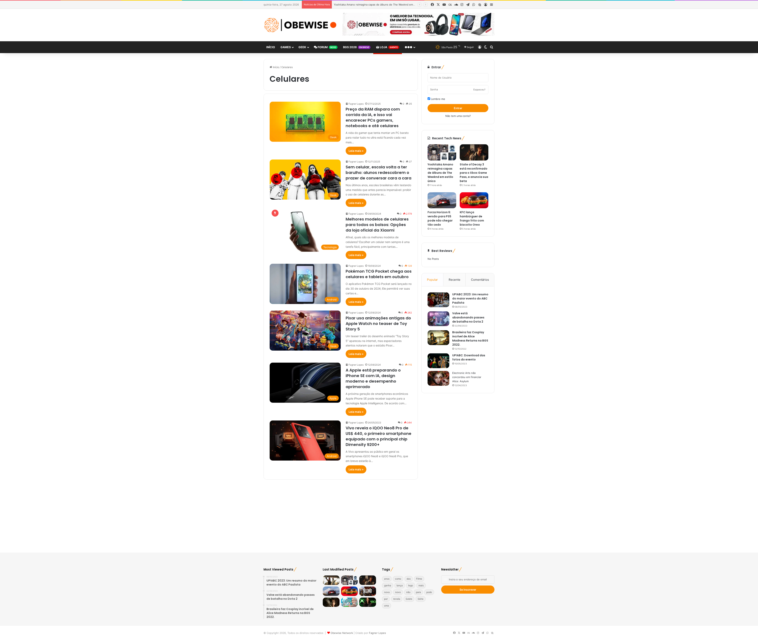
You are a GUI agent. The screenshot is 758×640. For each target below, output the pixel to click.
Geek (302, 47)
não (408, 592)
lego (410, 585)
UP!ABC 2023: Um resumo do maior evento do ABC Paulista (470, 298)
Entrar (458, 108)
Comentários (480, 280)
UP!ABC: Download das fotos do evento (468, 357)
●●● (408, 47)
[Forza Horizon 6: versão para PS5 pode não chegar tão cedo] (442, 200)
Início (270, 47)
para (418, 592)
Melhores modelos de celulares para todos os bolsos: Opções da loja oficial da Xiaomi (377, 224)
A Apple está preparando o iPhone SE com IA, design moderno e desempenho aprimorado (373, 378)
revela (396, 598)
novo (398, 592)
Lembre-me (437, 98)
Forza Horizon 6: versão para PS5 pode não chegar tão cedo (440, 218)
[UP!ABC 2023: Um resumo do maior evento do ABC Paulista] (438, 299)
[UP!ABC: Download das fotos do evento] (438, 360)
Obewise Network (342, 632)
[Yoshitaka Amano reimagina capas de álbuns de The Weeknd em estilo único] (442, 152)
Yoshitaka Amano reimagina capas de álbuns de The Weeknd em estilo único (440, 172)
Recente (454, 280)
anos (386, 578)
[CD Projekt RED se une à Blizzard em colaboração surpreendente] (367, 591)
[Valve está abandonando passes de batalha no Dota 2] (438, 318)
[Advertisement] (379, 515)
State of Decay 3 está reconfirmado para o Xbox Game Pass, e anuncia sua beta (383, 4)
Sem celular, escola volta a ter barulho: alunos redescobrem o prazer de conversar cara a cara (378, 172)
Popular (432, 280)
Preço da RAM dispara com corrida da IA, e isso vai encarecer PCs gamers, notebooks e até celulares (373, 117)
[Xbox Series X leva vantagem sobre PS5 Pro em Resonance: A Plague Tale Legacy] (331, 602)
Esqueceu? (479, 89)
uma (386, 605)
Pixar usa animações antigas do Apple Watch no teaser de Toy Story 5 (378, 323)
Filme (419, 578)
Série (420, 598)
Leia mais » (356, 150)
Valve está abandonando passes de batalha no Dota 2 (468, 317)
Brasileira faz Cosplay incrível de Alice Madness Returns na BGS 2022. (470, 338)
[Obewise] (300, 25)
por (386, 598)
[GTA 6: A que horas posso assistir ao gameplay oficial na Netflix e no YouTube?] (331, 580)
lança (400, 585)
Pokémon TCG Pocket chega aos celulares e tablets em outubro (379, 274)
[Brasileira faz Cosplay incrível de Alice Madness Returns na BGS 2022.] (438, 337)
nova (387, 592)
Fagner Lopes (356, 103)
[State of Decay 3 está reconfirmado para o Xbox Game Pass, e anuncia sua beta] (474, 152)
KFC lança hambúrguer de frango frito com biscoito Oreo (472, 218)
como (398, 578)
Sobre (409, 598)
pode (429, 592)
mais (421, 585)
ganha (387, 585)
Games (285, 47)
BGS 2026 (356, 47)
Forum (326, 47)
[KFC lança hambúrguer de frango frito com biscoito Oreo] (474, 200)
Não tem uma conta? (458, 115)
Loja (388, 47)
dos (409, 578)
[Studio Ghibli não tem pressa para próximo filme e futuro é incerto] (349, 602)
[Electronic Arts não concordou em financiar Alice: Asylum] (438, 378)
